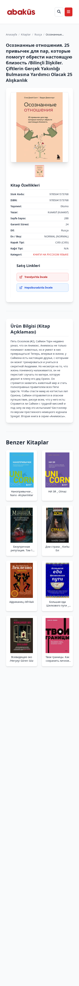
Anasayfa (11, 34)
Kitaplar (26, 34)
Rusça (38, 34)
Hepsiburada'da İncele (38, 287)
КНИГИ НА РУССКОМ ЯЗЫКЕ (51, 254)
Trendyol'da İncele (35, 277)
